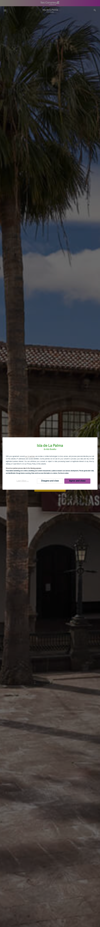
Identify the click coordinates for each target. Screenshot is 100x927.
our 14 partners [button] (30, 456)
